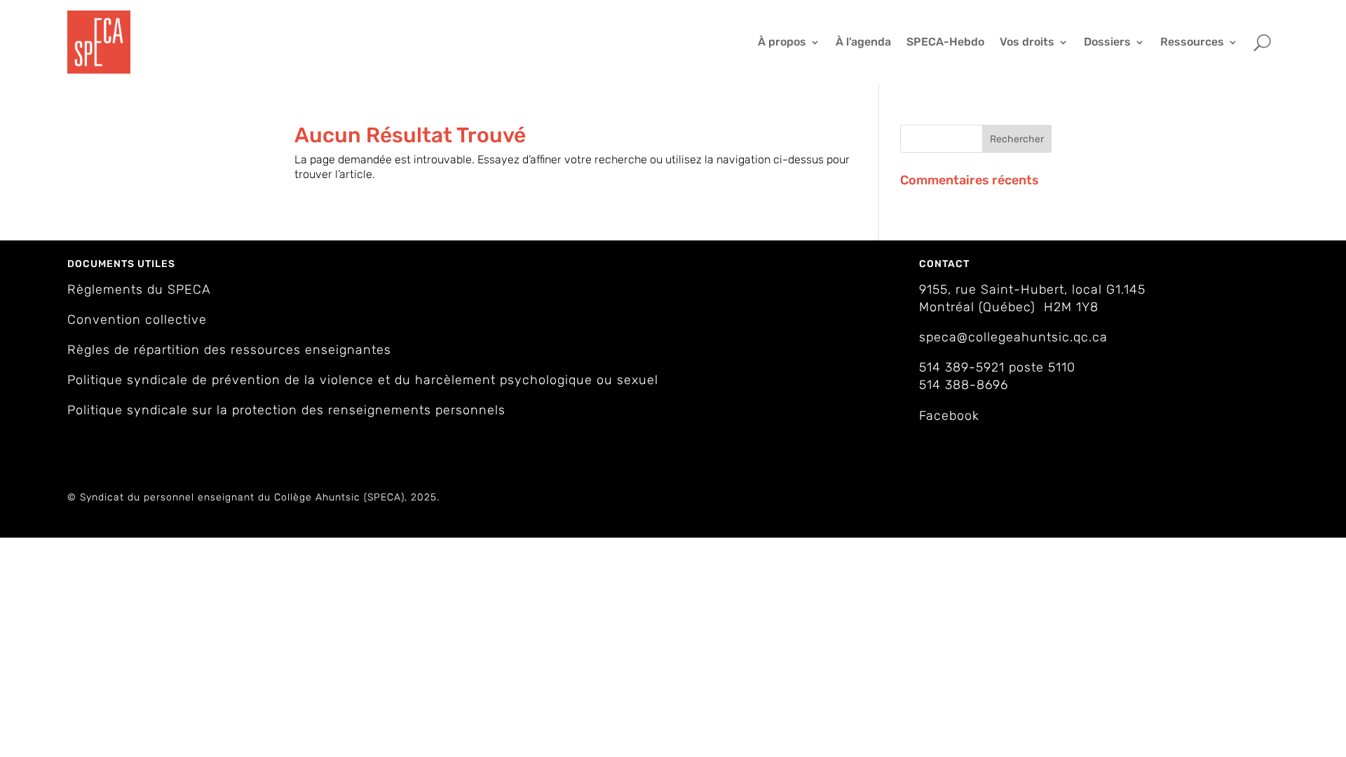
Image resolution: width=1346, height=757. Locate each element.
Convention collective (137, 319)
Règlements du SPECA (139, 289)
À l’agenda (863, 41)
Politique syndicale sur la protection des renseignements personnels (286, 410)
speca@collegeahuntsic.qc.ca (1013, 337)
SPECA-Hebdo (945, 41)
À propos (782, 41)
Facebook (949, 415)
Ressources (1192, 41)
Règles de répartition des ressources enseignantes (229, 349)
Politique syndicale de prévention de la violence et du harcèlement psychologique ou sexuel (362, 380)
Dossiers (1107, 41)
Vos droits (1027, 41)
